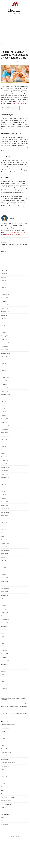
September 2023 (5, 394)
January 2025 (4, 339)
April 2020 (3, 536)
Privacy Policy (4, 824)
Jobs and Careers (5, 759)
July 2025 (3, 318)
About (2, 817)
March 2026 (4, 291)
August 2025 (4, 315)
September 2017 (5, 626)
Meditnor (15, 11)
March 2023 (4, 415)
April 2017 (3, 643)
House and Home (5, 755)
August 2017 (4, 629)
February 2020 (5, 543)
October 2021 (4, 474)
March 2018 (4, 605)
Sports (3, 793)
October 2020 (4, 515)
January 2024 (4, 380)
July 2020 (3, 526)
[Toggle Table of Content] (16, 108)
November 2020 (5, 512)
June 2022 (3, 446)
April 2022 (3, 453)
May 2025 (3, 325)
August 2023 (4, 398)
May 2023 (3, 408)
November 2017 (5, 619)
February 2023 (5, 418)
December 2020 (5, 508)
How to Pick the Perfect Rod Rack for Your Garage (14, 703)
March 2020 (4, 539)
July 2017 (3, 633)
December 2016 (5, 657)
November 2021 (5, 470)
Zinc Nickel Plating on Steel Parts (9, 710)
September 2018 (5, 595)
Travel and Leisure (6, 800)
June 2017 (3, 636)
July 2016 (3, 671)
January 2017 (4, 654)
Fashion (3, 738)
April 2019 (3, 571)
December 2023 (5, 384)
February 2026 (5, 294)
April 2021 (3, 495)
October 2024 (4, 349)
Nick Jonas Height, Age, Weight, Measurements (14, 244)
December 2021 (5, 467)
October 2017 (4, 622)
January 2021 (4, 505)
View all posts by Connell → (14, 234)
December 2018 (5, 584)
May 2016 (3, 678)
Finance (3, 745)
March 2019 (4, 574)
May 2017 (3, 640)
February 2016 (4, 688)
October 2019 (4, 553)
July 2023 (3, 401)
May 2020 (3, 533)
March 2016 (4, 685)
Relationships (4, 780)
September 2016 (5, 664)
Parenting (3, 769)
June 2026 (3, 280)
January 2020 (4, 546)
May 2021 (3, 491)
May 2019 (3, 567)
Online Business (5, 766)
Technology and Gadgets (7, 797)
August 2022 (4, 439)
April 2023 (3, 412)
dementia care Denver (20, 103)
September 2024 (5, 353)
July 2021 (3, 484)
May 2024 (3, 367)
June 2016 (3, 674)
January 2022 (4, 463)
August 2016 (4, 667)
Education (3, 731)
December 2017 (5, 615)
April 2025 (3, 329)
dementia (4, 124)
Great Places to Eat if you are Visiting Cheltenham (14, 706)
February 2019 (4, 577)
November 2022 (5, 429)
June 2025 (3, 322)
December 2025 (5, 301)
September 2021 (5, 477)
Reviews (3, 783)
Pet (2, 773)
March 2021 (4, 498)
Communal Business (9, 232)
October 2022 (4, 432)
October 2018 (4, 591)
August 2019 (4, 557)
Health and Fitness (6, 49)
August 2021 (4, 481)
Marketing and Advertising (8, 762)
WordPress (10, 839)
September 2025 (5, 311)
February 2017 (4, 650)
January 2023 (4, 422)
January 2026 (4, 298)
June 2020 (3, 529)
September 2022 (5, 436)
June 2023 (3, 405)
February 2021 (4, 501)
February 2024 (5, 377)
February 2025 (5, 336)
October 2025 (4, 308)
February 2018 (4, 609)
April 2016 (3, 681)
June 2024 (3, 363)
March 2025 (4, 332)
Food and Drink (5, 749)
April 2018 (3, 602)
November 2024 (5, 346)
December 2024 (5, 342)
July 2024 (3, 360)
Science (3, 786)
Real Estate (4, 776)
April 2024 (3, 370)
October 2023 (4, 391)
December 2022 (5, 425)
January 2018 (4, 612)
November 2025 (5, 304)
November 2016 (5, 660)
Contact (3, 820)
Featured (3, 742)
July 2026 (3, 277)
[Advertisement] (15, 29)
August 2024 (4, 356)
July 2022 (3, 443)
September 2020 (5, 519)
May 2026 (3, 284)
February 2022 (5, 460)
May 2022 (3, 450)
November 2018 (5, 588)
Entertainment (5, 735)
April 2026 (3, 287)
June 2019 (3, 564)
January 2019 (4, 581)
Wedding (3, 807)
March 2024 (4, 374)
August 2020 (4, 522)
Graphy (18, 839)
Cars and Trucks (5, 728)
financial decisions (19, 172)
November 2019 (5, 550)
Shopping (3, 790)
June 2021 (3, 488)
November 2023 (5, 387)
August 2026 (4, 273)
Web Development (6, 804)
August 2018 (4, 598)
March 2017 (4, 647)
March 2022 (4, 457)
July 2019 (3, 560)
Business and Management (8, 724)
